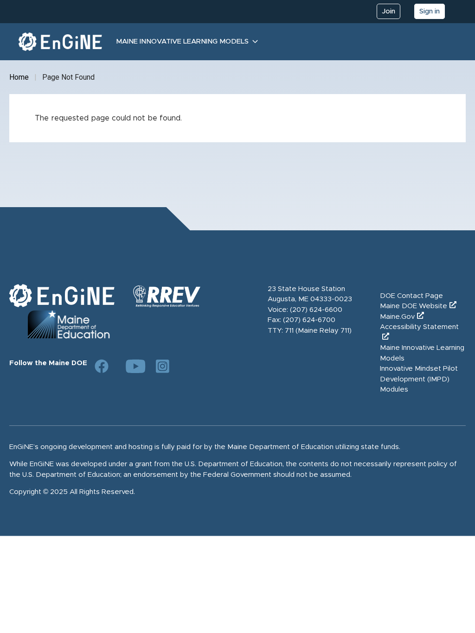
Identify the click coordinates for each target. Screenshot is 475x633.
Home (19, 77)
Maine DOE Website (413, 306)
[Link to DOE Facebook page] (101, 366)
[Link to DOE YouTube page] (132, 366)
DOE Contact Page (411, 295)
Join (388, 11)
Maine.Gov (397, 316)
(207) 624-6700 (309, 319)
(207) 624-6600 (316, 309)
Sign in (429, 11)
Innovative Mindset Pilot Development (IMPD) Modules (419, 379)
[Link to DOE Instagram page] (162, 366)
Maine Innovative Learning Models (182, 41)
